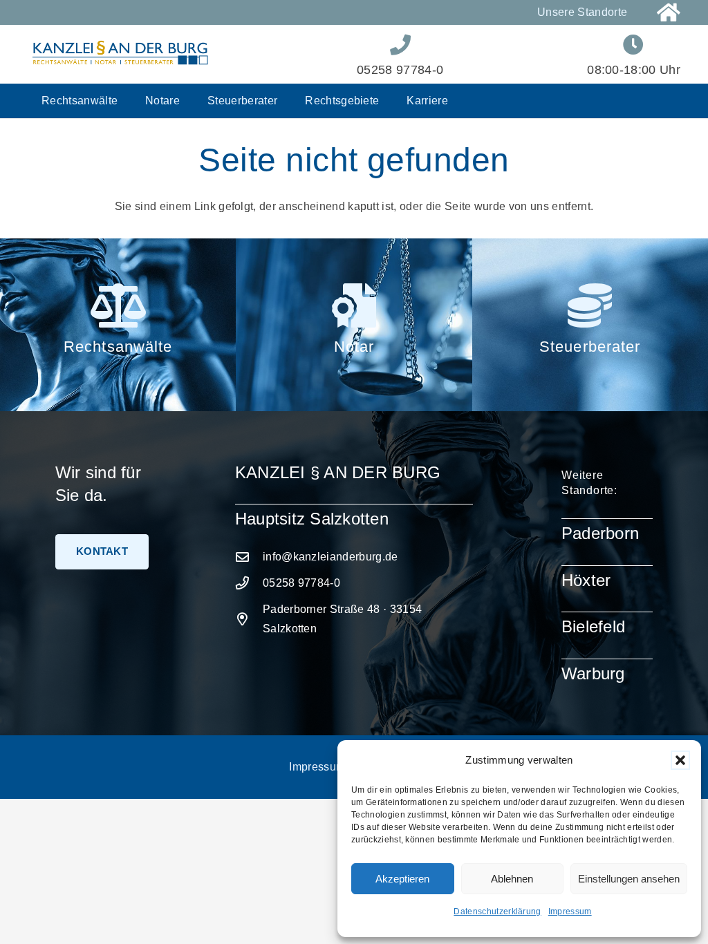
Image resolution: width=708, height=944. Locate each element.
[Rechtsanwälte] (117, 305)
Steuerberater (590, 346)
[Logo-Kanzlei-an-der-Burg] (120, 54)
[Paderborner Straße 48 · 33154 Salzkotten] (249, 618)
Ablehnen (512, 879)
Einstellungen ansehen (629, 879)
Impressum (570, 911)
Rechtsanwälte (118, 346)
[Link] (668, 12)
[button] (680, 760)
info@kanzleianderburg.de (330, 557)
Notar (354, 346)
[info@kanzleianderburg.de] (249, 556)
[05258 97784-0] (249, 582)
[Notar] (354, 305)
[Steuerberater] (590, 305)
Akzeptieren (402, 879)
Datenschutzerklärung (497, 911)
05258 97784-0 (301, 583)
